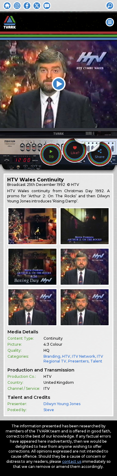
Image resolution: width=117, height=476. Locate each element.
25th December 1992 (46, 184)
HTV (66, 356)
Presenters (78, 361)
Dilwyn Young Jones (62, 404)
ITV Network (83, 356)
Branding (52, 356)
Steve (49, 410)
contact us (71, 461)
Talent (96, 361)
